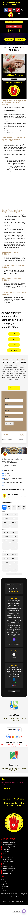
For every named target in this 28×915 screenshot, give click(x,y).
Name (7, 398)
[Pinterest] (18, 10)
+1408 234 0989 (14, 79)
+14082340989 (9, 5)
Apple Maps (14, 715)
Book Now (9, 424)
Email (7, 404)
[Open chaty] (24, 911)
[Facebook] (6, 10)
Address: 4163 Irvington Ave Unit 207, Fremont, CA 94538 (14, 745)
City (6, 416)
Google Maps (14, 765)
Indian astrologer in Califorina (14, 742)
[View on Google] (14, 679)
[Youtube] (10, 10)
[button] (19, 14)
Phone (7, 410)
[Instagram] (14, 10)
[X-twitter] (22, 10)
